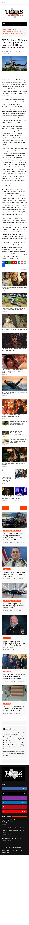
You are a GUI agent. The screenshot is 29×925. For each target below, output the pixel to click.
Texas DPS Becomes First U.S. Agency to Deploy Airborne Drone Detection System (14, 708)
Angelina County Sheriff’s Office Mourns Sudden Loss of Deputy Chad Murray (14, 574)
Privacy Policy (19, 850)
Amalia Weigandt (9, 542)
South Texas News (16, 600)
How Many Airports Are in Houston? (13, 743)
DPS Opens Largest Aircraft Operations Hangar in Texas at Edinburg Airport (13, 605)
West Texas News (16, 530)
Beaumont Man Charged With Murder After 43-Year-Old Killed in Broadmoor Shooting (13, 753)
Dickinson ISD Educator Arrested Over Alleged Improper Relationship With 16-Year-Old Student (14, 739)
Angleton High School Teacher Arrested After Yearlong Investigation (14, 821)
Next (22, 508)
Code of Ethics (10, 850)
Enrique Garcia (7, 51)
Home (3, 850)
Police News (6, 53)
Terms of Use (5, 852)
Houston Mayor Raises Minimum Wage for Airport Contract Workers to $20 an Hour (14, 747)
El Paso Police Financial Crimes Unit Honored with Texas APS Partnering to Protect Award (14, 676)
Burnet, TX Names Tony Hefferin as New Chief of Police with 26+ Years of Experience (14, 643)
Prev (6, 508)
